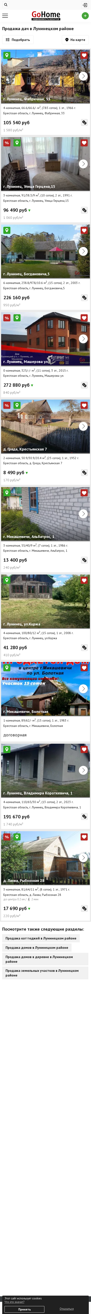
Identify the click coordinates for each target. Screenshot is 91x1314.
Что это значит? (14, 1302)
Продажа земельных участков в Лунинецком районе (42, 972)
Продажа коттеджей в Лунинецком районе (41, 938)
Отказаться (67, 1309)
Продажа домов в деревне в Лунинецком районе (39, 959)
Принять (24, 1309)
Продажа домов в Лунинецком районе (37, 947)
